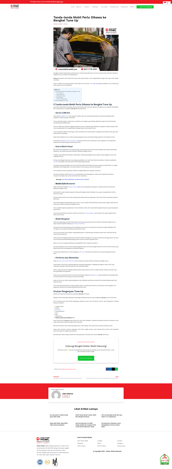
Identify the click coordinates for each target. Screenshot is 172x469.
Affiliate (132, 6)
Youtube (119, 440)
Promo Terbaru (101, 446)
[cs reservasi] (164, 459)
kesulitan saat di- (75, 187)
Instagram (120, 443)
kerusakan (56, 161)
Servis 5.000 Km (60, 93)
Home (72, 6)
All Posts (66, 396)
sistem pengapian (89, 213)
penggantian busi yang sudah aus (68, 140)
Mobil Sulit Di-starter (61, 96)
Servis (93, 83)
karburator (82, 252)
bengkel (74, 174)
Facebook (80, 443)
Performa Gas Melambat (62, 98)
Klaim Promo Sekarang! (86, 358)
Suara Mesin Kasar (60, 94)
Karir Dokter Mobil (82, 440)
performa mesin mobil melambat (65, 261)
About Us (78, 6)
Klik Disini (47, 1)
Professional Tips (114, 6)
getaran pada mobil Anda (78, 223)
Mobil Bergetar (60, 97)
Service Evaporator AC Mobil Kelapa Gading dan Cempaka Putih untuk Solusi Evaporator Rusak (86, 424)
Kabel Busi (58, 309)
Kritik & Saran (81, 446)
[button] (107, 369)
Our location (104, 6)
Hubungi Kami (124, 6)
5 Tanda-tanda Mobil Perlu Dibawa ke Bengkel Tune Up (67, 91)
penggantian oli (64, 116)
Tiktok (99, 443)
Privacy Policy (121, 446)
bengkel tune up (94, 275)
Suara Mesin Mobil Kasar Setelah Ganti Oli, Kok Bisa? (75, 179)
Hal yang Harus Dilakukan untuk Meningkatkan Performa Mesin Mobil (111, 424)
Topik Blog (95, 6)
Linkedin (99, 440)
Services (87, 6)
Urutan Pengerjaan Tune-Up (61, 100)
